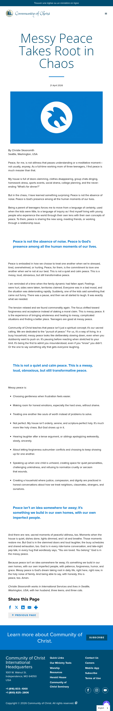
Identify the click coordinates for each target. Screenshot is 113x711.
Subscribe (96, 637)
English (101, 708)
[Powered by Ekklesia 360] (76, 703)
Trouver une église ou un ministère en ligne (56, 3)
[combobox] (103, 708)
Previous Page (25, 615)
